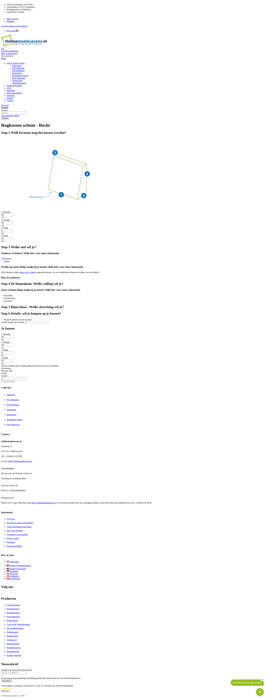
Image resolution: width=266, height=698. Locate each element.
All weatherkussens (15, 628)
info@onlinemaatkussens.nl (20, 461)
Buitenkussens (13, 609)
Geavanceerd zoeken (10, 115)
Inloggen (10, 21)
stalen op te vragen (27, 272)
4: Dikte (4, 236)
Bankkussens (12, 636)
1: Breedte (5, 212)
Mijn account (12, 19)
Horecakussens (13, 616)
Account (5, 105)
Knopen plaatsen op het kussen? (18, 319)
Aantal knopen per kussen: (12, 322)
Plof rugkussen (13, 424)
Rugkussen (11, 414)
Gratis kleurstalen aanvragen (19, 527)
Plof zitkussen (13, 400)
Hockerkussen (13, 405)
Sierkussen (11, 409)
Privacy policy (13, 538)
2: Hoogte (5, 220)
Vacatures (11, 542)
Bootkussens (12, 620)
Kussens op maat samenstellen (20, 523)
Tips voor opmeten (15, 530)
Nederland (14, 562)
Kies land (11, 31)
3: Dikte (4, 228)
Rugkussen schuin (15, 419)
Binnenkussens (13, 613)
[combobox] (14, 112)
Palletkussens (12, 632)
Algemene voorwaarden (17, 534)
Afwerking (6, 368)
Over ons (11, 519)
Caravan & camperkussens (18, 624)
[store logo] (27, 46)
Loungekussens (13, 605)
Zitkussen (11, 395)
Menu (3, 58)
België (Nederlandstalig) (20, 565)
